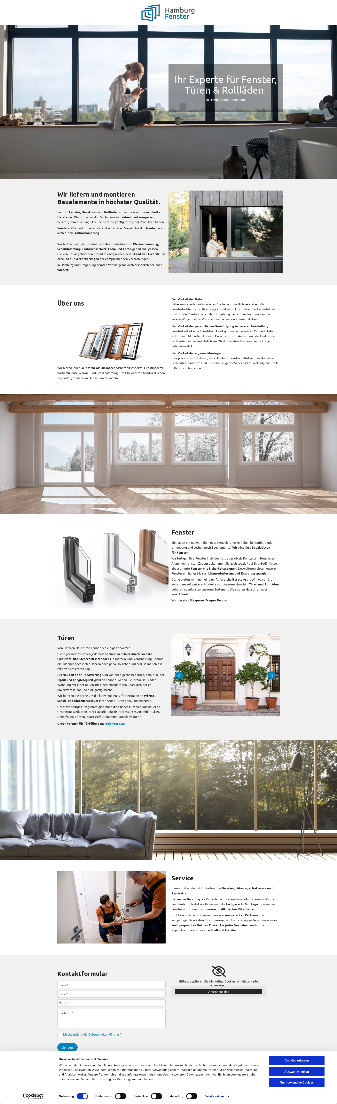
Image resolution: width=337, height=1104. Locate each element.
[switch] (120, 1096)
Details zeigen (214, 1096)
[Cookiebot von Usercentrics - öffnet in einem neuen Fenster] (33, 1096)
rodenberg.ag (115, 723)
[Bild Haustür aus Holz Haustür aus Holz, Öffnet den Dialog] (225, 675)
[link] (218, 971)
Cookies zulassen (297, 1060)
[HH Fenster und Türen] (168, 12)
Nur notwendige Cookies (297, 1082)
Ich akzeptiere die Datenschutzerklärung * (92, 1034)
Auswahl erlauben (296, 1071)
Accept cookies (218, 991)
